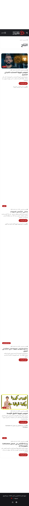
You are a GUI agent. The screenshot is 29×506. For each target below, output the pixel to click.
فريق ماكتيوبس (23, 70)
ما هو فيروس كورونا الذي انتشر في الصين (15, 349)
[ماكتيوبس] (18, 32)
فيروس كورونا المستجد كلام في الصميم (16, 73)
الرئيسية (25, 40)
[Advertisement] (14, 14)
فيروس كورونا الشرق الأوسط (17, 413)
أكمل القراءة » (23, 83)
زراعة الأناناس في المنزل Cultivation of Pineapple (15, 444)
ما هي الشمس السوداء (19, 211)
